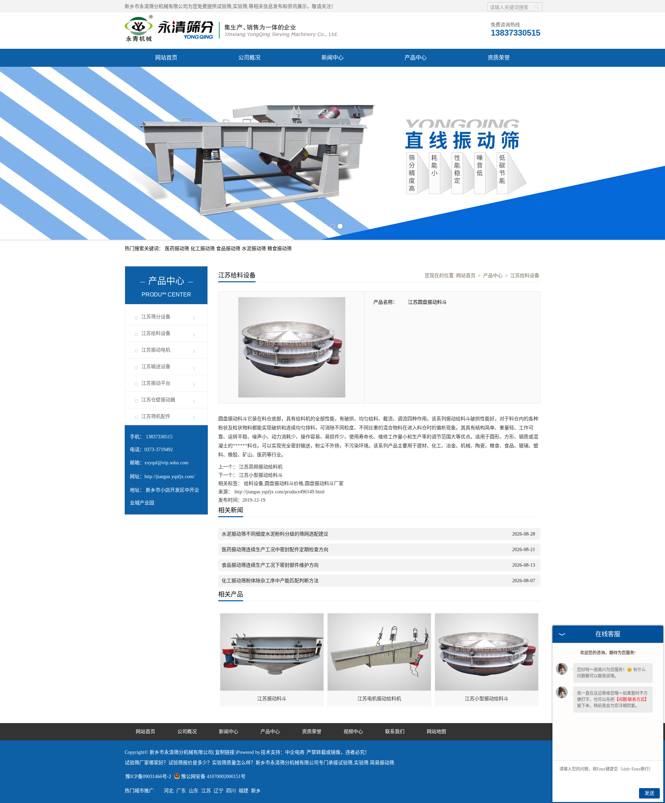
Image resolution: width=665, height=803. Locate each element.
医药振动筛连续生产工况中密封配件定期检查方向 (275, 549)
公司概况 (249, 58)
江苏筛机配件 (155, 416)
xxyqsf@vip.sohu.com (166, 462)
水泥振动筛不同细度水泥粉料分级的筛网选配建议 (275, 534)
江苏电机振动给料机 (379, 698)
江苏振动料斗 (271, 698)
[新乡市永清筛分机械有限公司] (231, 16)
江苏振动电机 (155, 350)
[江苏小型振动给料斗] (487, 617)
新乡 (256, 790)
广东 (181, 790)
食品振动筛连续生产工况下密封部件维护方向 (270, 565)
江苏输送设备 (155, 366)
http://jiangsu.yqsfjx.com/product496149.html (279, 491)
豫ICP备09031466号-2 (148, 776)
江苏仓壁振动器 (158, 399)
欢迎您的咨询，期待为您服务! (608, 652)
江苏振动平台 (155, 383)
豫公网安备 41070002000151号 (213, 776)
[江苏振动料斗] (272, 617)
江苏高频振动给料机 (260, 466)
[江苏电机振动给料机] (380, 617)
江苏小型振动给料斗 (260, 475)
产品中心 (416, 58)
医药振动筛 (177, 248)
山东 (193, 790)
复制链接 (224, 752)
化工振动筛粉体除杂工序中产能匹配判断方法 (270, 580)
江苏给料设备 (155, 333)
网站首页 (166, 58)
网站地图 (436, 731)
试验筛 (224, 6)
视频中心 (353, 731)
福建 (243, 790)
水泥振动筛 (254, 248)
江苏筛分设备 (155, 316)
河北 (169, 790)
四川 (231, 790)
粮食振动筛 (279, 248)
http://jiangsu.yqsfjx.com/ (169, 476)
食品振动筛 (229, 248)
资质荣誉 (499, 58)
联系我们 (395, 731)
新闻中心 (332, 58)
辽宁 (218, 790)
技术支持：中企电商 (282, 752)
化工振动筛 (203, 248)
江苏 (206, 790)
